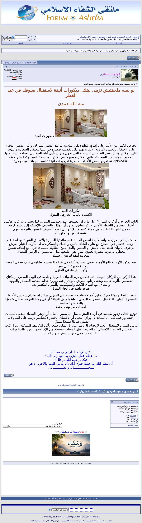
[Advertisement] (71, 481)
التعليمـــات (67, 43)
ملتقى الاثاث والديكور (88, 37)
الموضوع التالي (65, 385)
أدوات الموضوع (30, 62)
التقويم (20, 43)
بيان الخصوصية (60, 499)
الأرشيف (69, 499)
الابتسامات (134, 418)
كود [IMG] (134, 420)
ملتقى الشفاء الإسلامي (127, 37)
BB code (133, 416)
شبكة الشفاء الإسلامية (81, 499)
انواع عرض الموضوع (13, 62)
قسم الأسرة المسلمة (107, 37)
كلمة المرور (31, 40)
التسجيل (118, 43)
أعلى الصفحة (49, 499)
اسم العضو (32, 37)
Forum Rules (133, 425)
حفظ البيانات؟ (7, 37)
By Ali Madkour (93, 517)
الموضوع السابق (77, 385)
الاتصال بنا (93, 499)
